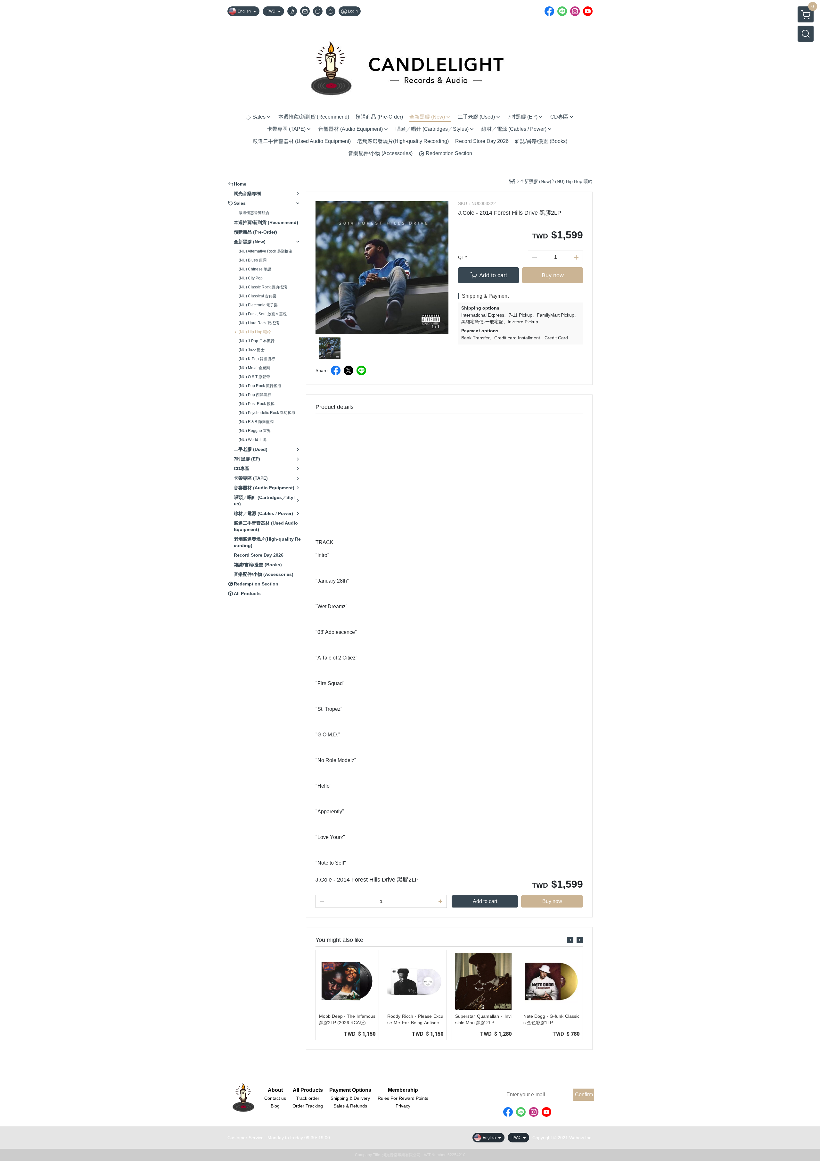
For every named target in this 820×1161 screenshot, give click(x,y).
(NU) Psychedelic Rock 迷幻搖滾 (267, 412)
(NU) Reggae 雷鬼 (255, 430)
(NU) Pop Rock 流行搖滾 (260, 386)
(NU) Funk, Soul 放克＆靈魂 (263, 314)
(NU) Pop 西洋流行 (255, 395)
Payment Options (350, 1090)
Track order (307, 1098)
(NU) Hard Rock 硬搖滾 (259, 323)
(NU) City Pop (251, 278)
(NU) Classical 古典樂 (257, 296)
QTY (462, 257)
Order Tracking (307, 1106)
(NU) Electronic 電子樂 (258, 305)
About (275, 1090)
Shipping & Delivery (350, 1098)
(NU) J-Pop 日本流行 (257, 341)
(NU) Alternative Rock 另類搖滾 (265, 251)
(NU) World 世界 (253, 439)
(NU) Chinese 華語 (255, 269)
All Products (308, 1090)
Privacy (403, 1106)
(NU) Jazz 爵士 (252, 350)
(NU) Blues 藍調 (252, 260)
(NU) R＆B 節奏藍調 (256, 421)
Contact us (275, 1098)
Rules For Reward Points (403, 1098)
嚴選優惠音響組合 (254, 213)
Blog (275, 1106)
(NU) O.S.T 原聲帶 (254, 377)
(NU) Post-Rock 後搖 (257, 404)
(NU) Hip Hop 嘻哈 (255, 332)
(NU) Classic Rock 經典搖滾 (263, 287)
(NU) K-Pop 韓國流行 (257, 359)
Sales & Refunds (350, 1106)
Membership (403, 1090)
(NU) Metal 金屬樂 (254, 368)
